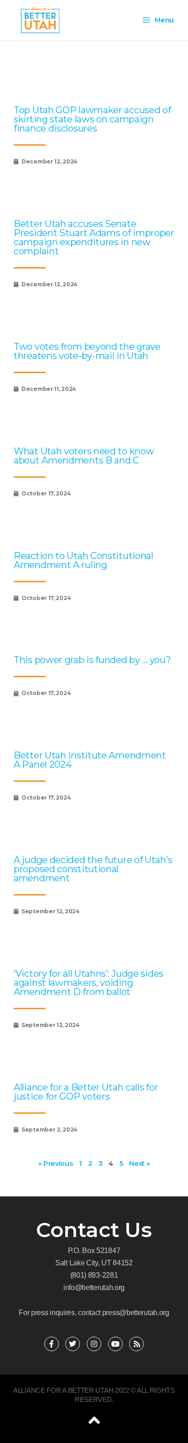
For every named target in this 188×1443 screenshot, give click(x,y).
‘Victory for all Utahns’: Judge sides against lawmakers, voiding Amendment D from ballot (88, 982)
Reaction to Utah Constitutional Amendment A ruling (83, 560)
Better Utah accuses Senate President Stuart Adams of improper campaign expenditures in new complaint (94, 237)
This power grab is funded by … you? (92, 659)
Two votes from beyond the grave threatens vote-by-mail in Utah (87, 351)
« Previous (55, 1163)
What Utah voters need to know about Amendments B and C (84, 456)
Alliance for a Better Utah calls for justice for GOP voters (86, 1092)
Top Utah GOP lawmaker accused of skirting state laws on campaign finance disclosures (92, 119)
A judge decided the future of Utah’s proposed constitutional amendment (93, 869)
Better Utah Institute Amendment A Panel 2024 (90, 760)
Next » (139, 1163)
